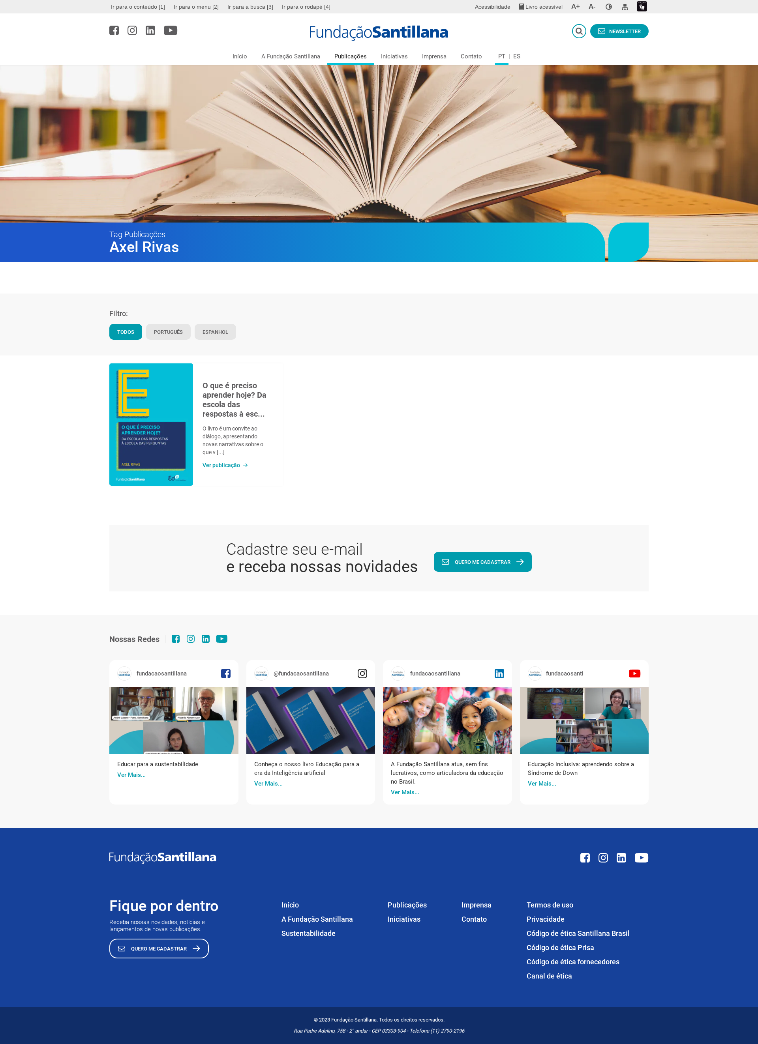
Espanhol (215, 332)
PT (501, 56)
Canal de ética (549, 976)
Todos (125, 332)
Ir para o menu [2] (196, 7)
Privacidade (546, 919)
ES (516, 56)
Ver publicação (221, 465)
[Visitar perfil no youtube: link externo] (171, 30)
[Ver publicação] (151, 424)
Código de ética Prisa (560, 947)
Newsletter (625, 31)
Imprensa (434, 56)
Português (168, 332)
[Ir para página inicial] (379, 33)
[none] (609, 6)
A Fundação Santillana (290, 56)
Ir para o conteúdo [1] (138, 7)
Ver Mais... (131, 774)
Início (240, 56)
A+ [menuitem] (575, 6)
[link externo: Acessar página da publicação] (173, 720)
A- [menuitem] (592, 6)
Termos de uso (550, 905)
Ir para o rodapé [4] (306, 7)
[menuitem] (139, 6)
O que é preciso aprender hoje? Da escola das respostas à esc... (234, 400)
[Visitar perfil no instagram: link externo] (132, 30)
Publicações (350, 56)
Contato (471, 56)
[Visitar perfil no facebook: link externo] (114, 30)
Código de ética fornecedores (573, 962)
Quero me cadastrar (482, 562)
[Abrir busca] (579, 31)
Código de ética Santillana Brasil (578, 933)
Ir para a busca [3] (250, 7)
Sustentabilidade (308, 933)
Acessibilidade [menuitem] (492, 7)
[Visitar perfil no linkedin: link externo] (150, 30)
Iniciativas (394, 56)
